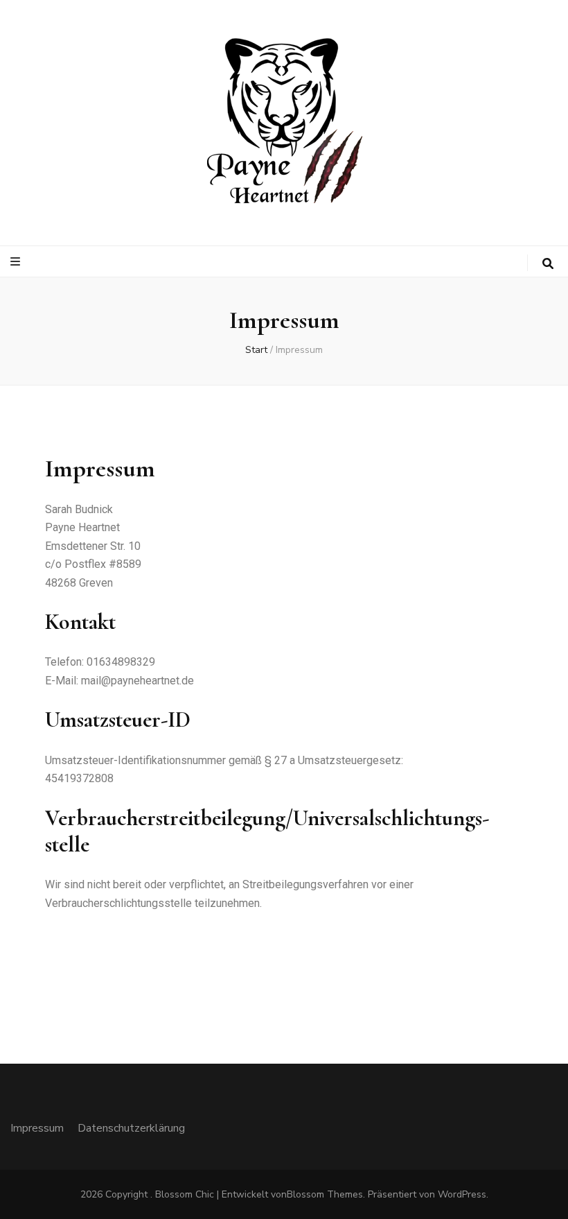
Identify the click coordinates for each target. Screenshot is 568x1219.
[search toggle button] (547, 264)
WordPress (462, 1194)
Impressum (37, 1128)
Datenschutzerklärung (131, 1128)
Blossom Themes (325, 1194)
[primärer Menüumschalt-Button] (17, 262)
